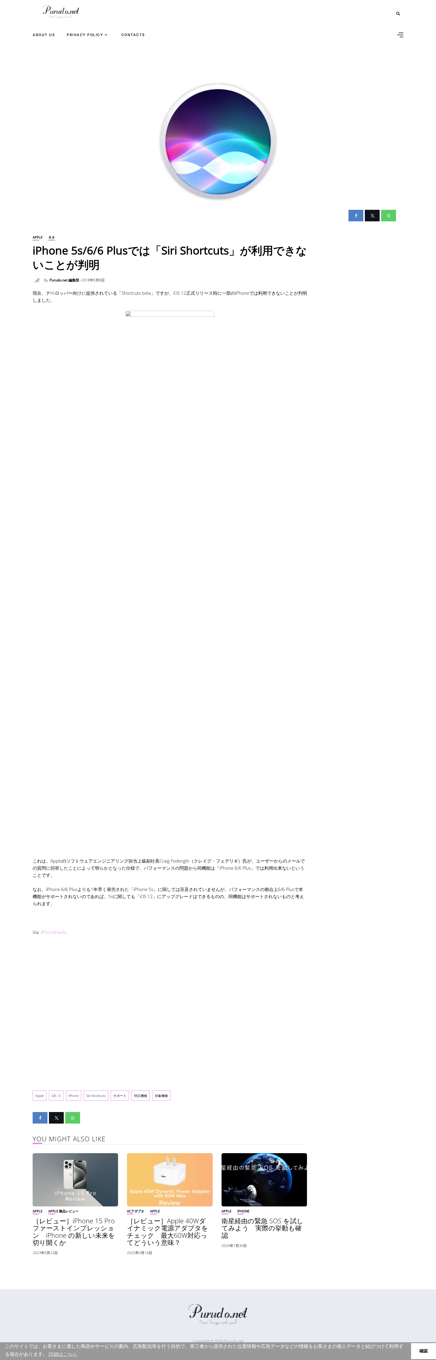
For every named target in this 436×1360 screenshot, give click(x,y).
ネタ (51, 237)
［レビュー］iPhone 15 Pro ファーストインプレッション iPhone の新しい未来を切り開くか (74, 1231)
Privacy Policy (85, 35)
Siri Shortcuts (96, 1095)
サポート (119, 1095)
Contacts (133, 35)
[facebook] (356, 215)
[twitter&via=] (372, 215)
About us (44, 35)
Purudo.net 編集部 (64, 280)
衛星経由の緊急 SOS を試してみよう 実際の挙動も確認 (262, 1227)
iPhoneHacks (54, 932)
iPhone (74, 1095)
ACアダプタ (135, 1211)
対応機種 (140, 1095)
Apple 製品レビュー (63, 1211)
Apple (37, 237)
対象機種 (161, 1095)
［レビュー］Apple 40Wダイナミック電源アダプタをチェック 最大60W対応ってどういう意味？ (167, 1231)
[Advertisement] (170, 1011)
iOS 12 (56, 1095)
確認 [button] (423, 1350)
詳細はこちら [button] (63, 1354)
